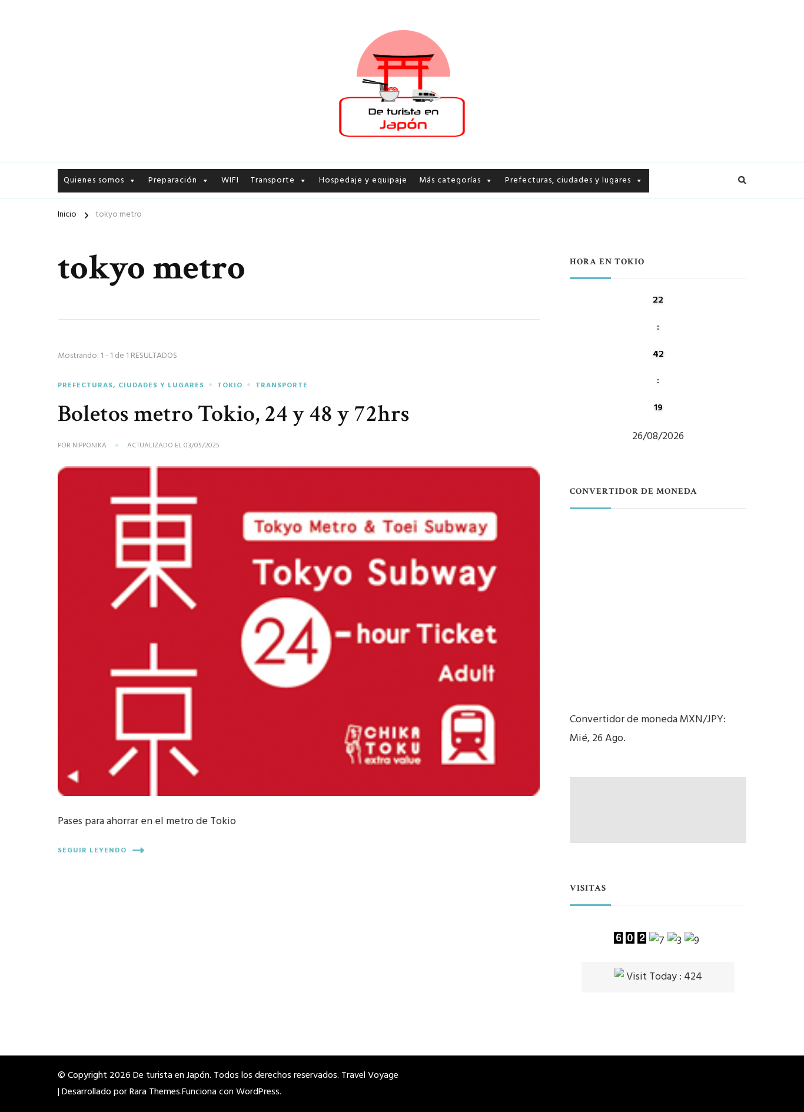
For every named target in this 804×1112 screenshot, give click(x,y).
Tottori (520, 353)
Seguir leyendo (92, 851)
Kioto (517, 270)
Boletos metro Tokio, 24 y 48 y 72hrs (234, 414)
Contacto (83, 250)
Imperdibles (442, 229)
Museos (434, 270)
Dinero (161, 250)
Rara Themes (154, 1092)
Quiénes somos (94, 208)
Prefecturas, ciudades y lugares (568, 180)
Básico (161, 208)
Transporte (273, 180)
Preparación (172, 180)
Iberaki (519, 229)
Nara (661, 276)
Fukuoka (669, 256)
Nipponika (89, 446)
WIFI (230, 180)
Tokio (517, 208)
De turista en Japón (171, 1075)
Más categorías (450, 180)
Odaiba (666, 214)
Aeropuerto (275, 208)
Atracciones (443, 250)
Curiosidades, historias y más (476, 208)
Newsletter (86, 229)
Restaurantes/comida (462, 291)
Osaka (517, 332)
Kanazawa (525, 250)
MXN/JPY (701, 719)
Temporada (442, 332)
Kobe (516, 311)
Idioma (162, 229)
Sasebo (519, 373)
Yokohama (674, 235)
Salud (159, 270)
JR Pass (265, 250)
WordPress (258, 1092)
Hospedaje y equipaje (363, 180)
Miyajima (523, 291)
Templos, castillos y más (467, 311)
